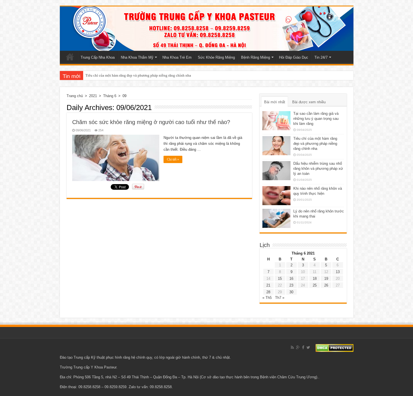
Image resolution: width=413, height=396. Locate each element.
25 (315, 285)
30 (291, 292)
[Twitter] (308, 347)
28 (268, 292)
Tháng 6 (109, 96)
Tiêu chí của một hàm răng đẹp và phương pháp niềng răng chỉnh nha (138, 75)
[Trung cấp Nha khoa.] (206, 28)
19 (326, 278)
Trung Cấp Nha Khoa (98, 57)
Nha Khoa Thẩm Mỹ (137, 57)
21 (268, 285)
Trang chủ (70, 57)
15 (280, 278)
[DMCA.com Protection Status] (334, 347)
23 (291, 285)
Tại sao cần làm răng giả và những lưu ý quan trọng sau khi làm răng (316, 118)
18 (315, 278)
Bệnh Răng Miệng (255, 57)
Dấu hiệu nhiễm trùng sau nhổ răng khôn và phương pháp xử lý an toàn (318, 168)
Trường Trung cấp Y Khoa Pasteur (88, 367)
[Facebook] (303, 347)
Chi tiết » (173, 159)
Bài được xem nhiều (309, 102)
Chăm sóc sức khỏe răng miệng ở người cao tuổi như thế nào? (151, 122)
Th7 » (279, 298)
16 (291, 278)
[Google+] (298, 347)
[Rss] (292, 347)
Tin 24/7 (321, 57)
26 (326, 285)
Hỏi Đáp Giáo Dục (293, 57)
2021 (93, 96)
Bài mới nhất (274, 102)
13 (338, 272)
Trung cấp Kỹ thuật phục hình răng (102, 357)
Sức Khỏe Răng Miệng (216, 57)
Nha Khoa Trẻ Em (177, 57)
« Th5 (267, 298)
